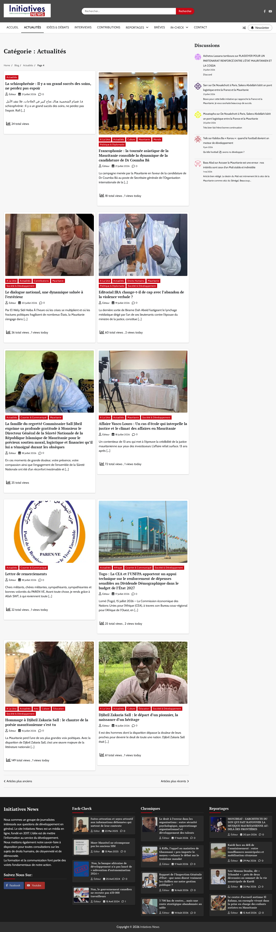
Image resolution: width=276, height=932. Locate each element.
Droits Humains (135, 280)
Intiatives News (149, 927)
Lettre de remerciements (26, 573)
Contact (200, 27)
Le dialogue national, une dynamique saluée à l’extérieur (44, 294)
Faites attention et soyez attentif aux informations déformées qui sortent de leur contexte (112, 822)
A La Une (105, 139)
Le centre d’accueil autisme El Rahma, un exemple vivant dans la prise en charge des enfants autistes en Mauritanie (248, 902)
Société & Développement (21, 285)
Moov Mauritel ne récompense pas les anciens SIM (110, 844)
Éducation (58, 708)
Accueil (12, 27)
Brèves (159, 27)
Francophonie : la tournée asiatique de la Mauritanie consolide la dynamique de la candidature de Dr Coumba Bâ (134, 155)
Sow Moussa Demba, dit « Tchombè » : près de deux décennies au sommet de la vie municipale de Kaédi (247, 876)
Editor (97, 831)
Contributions (108, 27)
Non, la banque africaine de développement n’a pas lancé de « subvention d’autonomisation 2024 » (111, 868)
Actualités (32, 27)
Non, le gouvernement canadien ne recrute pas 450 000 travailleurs (111, 892)
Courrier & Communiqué (34, 417)
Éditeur (12, 94)
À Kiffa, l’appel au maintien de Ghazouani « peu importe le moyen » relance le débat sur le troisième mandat (179, 853)
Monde (157, 139)
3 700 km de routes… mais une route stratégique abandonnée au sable (180, 904)
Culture (131, 139)
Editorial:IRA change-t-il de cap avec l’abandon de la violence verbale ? (141, 294)
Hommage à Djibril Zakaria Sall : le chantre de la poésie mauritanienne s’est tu (46, 722)
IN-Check (177, 27)
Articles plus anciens (19, 781)
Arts (36, 708)
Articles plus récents (173, 781)
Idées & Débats (58, 27)
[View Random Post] (244, 28)
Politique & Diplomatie (112, 144)
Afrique (118, 567)
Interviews (83, 27)
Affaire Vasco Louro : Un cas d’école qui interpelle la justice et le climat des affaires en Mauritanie (143, 426)
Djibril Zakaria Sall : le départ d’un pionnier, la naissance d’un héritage (138, 717)
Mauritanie (144, 139)
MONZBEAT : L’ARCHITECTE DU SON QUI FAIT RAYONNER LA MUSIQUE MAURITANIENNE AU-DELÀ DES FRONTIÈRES (248, 824)
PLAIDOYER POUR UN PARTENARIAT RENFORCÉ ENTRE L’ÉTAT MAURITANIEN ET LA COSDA (237, 60)
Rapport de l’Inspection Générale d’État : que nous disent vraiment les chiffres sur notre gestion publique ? (180, 880)
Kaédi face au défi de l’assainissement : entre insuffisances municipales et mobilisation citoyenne (246, 850)
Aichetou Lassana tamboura (218, 56)
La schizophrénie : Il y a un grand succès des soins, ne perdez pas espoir (48, 86)
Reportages (135, 27)
